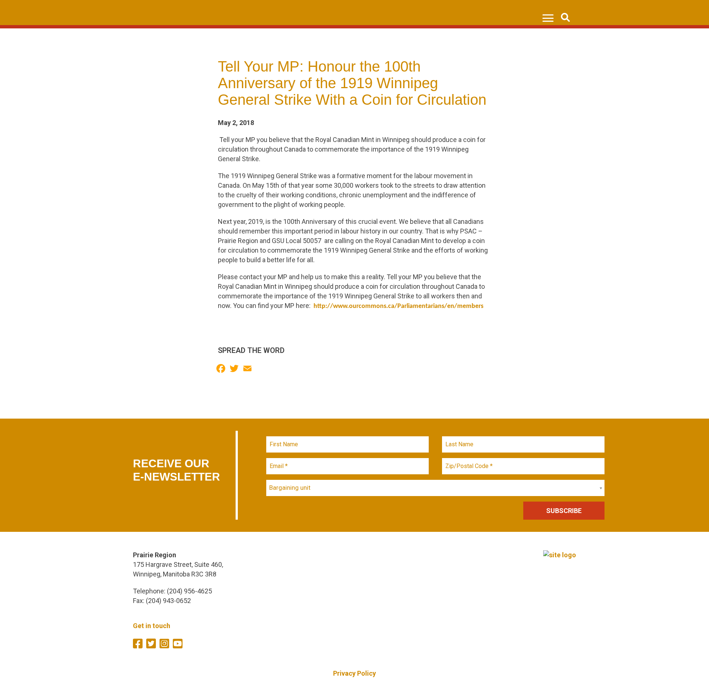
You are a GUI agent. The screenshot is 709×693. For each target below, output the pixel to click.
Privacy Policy (354, 673)
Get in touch (151, 626)
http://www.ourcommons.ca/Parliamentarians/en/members (398, 306)
